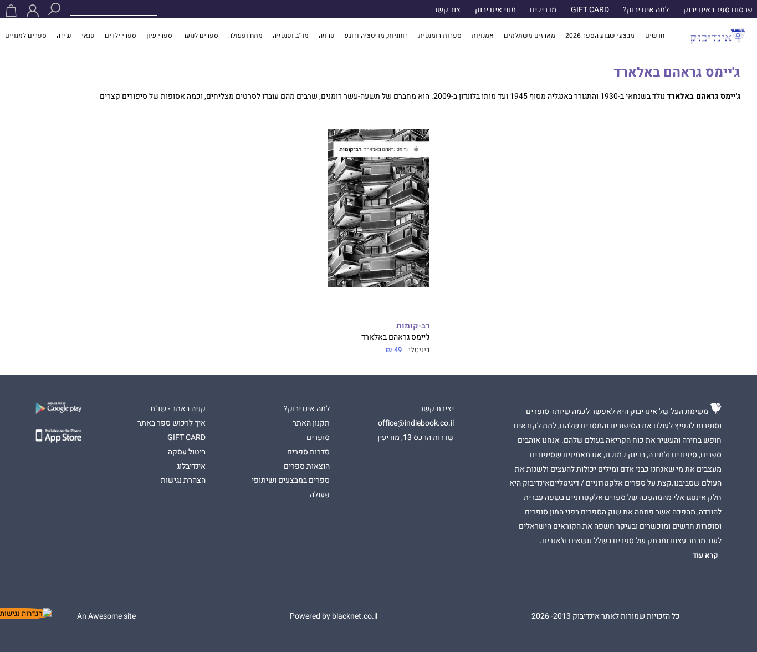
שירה (64, 36)
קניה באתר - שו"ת (178, 409)
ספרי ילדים (120, 36)
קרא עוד (705, 555)
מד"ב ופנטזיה (291, 36)
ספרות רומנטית (440, 36)
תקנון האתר (311, 423)
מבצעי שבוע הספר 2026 (600, 36)
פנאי (88, 36)
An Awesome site (106, 616)
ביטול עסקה (187, 452)
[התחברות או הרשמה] (33, 10)
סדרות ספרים (308, 452)
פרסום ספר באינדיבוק (718, 10)
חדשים (654, 36)
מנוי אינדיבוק (495, 10)
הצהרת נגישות (183, 480)
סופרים (318, 437)
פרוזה (327, 36)
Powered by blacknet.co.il (333, 616)
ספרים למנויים (26, 36)
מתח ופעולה (245, 36)
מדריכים (543, 10)
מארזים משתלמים (529, 36)
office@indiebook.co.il (416, 423)
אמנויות (483, 36)
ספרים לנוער (200, 36)
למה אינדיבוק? (646, 10)
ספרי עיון (159, 36)
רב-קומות (412, 326)
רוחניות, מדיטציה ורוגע (376, 36)
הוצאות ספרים (307, 466)
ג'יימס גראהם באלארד (394, 337)
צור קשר (447, 10)
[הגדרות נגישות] (26, 613)
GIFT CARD (590, 10)
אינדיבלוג (191, 466)
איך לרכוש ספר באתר (171, 423)
